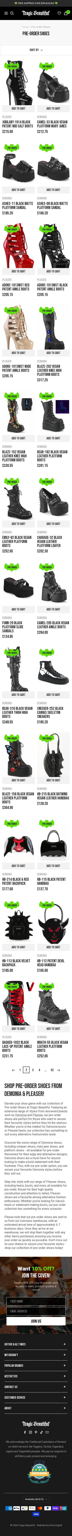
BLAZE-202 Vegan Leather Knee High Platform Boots (49, 371)
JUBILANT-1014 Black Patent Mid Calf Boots (17, 124)
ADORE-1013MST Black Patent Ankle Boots (52, 287)
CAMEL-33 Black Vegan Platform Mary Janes (52, 124)
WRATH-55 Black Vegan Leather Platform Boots (52, 1047)
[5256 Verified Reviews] (36, 1461)
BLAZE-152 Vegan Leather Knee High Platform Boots (14, 456)
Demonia (42, 117)
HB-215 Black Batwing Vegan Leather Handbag (53, 796)
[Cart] (66, 13)
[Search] (12, 13)
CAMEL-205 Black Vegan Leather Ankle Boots (53, 625)
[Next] (58, 1070)
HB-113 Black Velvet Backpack (16, 963)
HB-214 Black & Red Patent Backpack (15, 882)
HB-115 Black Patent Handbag (51, 882)
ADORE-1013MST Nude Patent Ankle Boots (16, 369)
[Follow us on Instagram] (30, 1432)
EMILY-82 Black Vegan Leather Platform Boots (16, 542)
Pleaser (6, 117)
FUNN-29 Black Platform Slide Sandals (12, 627)
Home (25, 27)
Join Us (36, 1321)
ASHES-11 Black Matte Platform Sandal (17, 206)
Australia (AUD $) (34, 1499)
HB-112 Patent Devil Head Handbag (50, 963)
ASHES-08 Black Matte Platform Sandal (52, 206)
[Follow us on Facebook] (25, 1432)
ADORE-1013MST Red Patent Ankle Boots (15, 287)
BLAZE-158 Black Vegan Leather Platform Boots (18, 798)
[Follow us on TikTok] (41, 1432)
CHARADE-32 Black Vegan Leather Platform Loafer (49, 542)
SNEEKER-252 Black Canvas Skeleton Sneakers (50, 713)
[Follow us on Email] (47, 1432)
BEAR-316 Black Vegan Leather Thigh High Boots (17, 713)
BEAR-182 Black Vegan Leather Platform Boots (52, 456)
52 (52, 1070)
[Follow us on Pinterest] (36, 1432)
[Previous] (13, 1070)
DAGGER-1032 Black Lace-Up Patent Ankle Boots (17, 1047)
